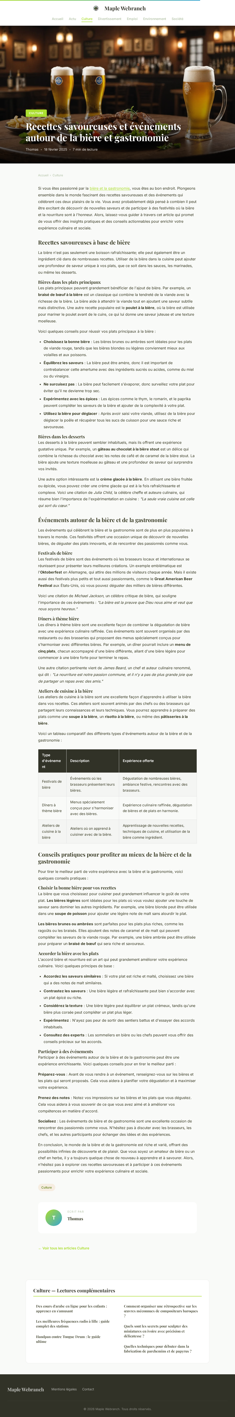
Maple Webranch (125, 8)
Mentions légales (64, 1389)
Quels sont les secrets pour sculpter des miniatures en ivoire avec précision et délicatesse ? (155, 1331)
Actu (72, 18)
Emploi (132, 18)
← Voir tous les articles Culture (63, 1248)
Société (177, 18)
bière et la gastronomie (110, 188)
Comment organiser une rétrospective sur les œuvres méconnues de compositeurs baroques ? (161, 1311)
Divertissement (109, 18)
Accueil (57, 18)
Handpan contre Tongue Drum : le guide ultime (68, 1339)
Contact (88, 1389)
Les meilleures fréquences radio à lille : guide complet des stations (73, 1323)
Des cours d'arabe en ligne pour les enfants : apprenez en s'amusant (71, 1308)
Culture (86, 18)
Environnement (154, 18)
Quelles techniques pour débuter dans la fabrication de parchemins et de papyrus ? (157, 1348)
